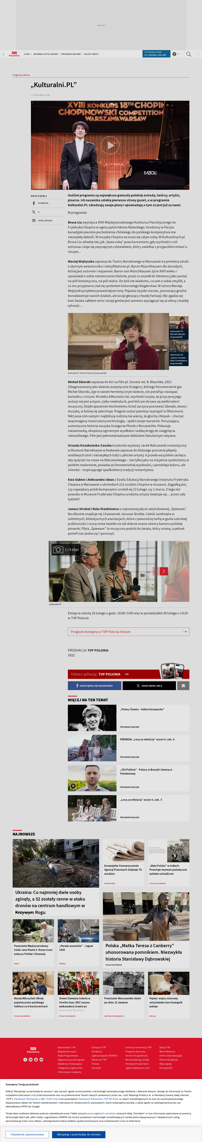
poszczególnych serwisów (101, 1113)
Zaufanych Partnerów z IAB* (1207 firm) (36, 1099)
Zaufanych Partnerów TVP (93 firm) (98, 1099)
